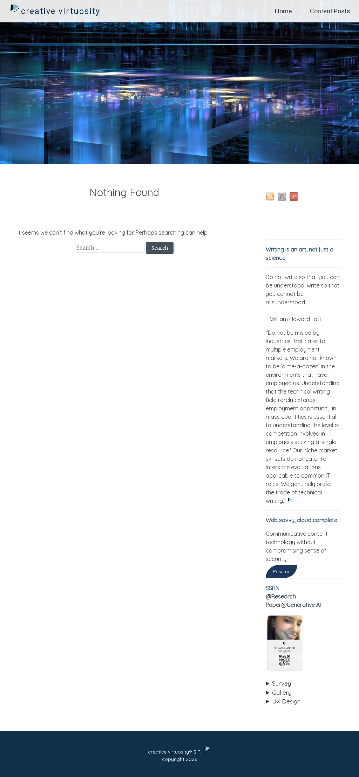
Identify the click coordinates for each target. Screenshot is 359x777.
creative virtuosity (60, 11)
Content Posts (330, 11)
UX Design (286, 701)
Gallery (281, 692)
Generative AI (304, 604)
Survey (281, 683)
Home (283, 11)
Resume (282, 571)
